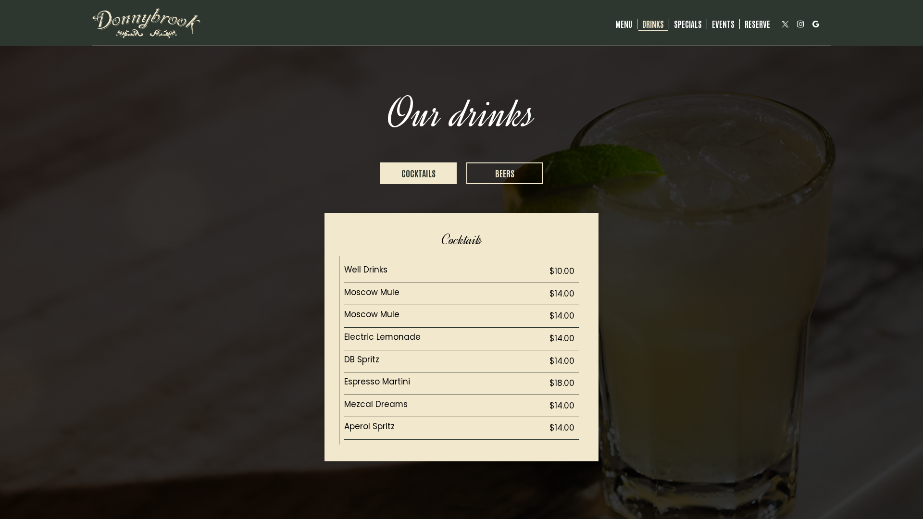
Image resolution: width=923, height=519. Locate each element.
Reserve (757, 24)
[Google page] (815, 24)
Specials (688, 24)
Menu (623, 24)
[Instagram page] (800, 24)
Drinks (653, 24)
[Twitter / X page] (785, 24)
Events (723, 24)
